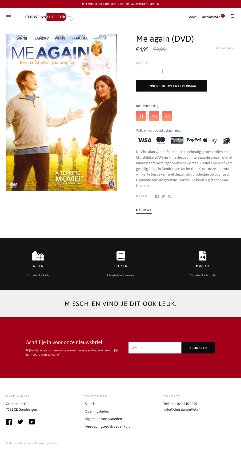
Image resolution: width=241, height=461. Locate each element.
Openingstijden (97, 411)
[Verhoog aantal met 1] (163, 71)
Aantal (143, 63)
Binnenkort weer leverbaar (171, 86)
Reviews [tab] (144, 210)
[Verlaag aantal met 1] (139, 71)
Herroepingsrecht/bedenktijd (108, 426)
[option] (61, 112)
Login (193, 17)
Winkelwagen (212, 17)
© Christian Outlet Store (19, 443)
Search (90, 403)
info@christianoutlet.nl (182, 409)
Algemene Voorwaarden (103, 418)
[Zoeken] (232, 17)
